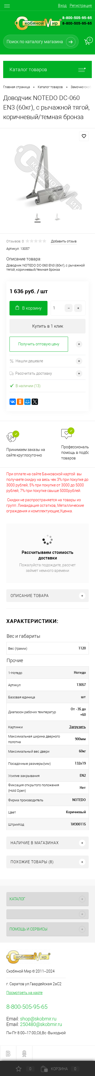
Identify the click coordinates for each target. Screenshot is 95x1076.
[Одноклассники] (20, 402)
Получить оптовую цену (38, 344)
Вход (62, 5)
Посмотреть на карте (24, 993)
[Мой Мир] (27, 402)
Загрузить (77, 726)
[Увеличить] (48, 175)
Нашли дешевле (29, 361)
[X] (35, 402)
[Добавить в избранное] (84, 136)
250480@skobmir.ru (41, 1024)
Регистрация (81, 5)
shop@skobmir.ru (38, 1018)
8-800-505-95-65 (77, 23)
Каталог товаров (28, 69)
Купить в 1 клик (47, 326)
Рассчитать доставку (33, 373)
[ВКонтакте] (13, 402)
